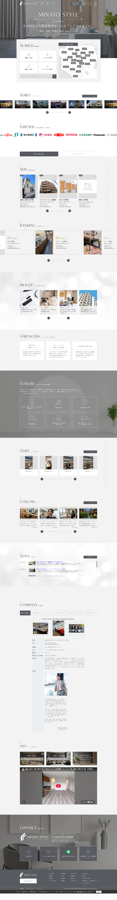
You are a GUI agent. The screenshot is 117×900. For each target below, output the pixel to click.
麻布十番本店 (25, 613)
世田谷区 (66, 66)
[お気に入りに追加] (37, 176)
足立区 (84, 48)
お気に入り (90, 4)
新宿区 (73, 60)
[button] (47, 112)
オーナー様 (54, 3)
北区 (77, 50)
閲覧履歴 (84, 4)
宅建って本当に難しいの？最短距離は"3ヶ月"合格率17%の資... (49, 562)
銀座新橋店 (36, 613)
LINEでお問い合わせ (86, 878)
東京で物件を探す (68, 44)
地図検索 (51, 878)
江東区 (87, 63)
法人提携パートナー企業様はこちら (89, 880)
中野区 (70, 57)
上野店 (47, 613)
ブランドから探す (47, 69)
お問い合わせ (85, 873)
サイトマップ (40, 888)
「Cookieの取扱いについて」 (81, 891)
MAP (68, 640)
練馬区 (64, 52)
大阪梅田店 (69, 613)
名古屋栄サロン (80, 613)
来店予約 (84, 876)
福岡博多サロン (92, 613)
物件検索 (37, 3)
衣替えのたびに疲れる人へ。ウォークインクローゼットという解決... (51, 569)
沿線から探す (29, 58)
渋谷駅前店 (58, 613)
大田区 (75, 76)
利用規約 (22, 888)
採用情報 (63, 880)
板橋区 (70, 49)
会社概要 (42, 3)
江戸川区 (93, 60)
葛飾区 (91, 52)
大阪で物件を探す (87, 44)
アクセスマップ (74, 880)
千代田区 (79, 61)
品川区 (78, 71)
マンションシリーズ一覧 (89, 96)
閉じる (98, 891)
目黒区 (72, 69)
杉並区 (65, 59)
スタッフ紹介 (73, 873)
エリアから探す (47, 58)
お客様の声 (63, 873)
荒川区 (83, 52)
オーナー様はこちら (86, 883)
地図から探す (29, 69)
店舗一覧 (48, 3)
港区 (79, 66)
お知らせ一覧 (90, 557)
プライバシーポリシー (30, 888)
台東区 (83, 58)
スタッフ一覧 (90, 451)
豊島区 (74, 53)
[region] (58, 568)
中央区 (81, 63)
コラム (62, 876)
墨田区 (87, 55)
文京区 (78, 56)
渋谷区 (73, 63)
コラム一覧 (90, 502)
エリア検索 (51, 873)
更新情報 (63, 878)
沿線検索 (51, 876)
